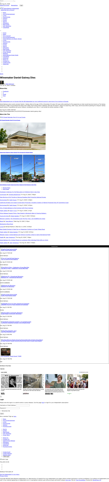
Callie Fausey (13, 200)
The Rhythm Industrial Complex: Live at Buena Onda (15, 323)
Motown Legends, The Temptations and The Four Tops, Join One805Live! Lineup (22, 218)
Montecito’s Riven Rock (6, 224)
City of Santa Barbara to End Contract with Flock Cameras (16, 208)
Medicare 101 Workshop (7, 286)
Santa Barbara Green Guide (10, 55)
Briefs (1, 74)
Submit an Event (4, 5)
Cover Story (6, 435)
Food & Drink (6, 17)
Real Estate (6, 24)
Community (3, 194)
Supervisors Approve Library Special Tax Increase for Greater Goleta (16, 152)
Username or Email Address (8, 405)
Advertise (5, 58)
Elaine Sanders (15, 216)
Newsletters (14, 5)
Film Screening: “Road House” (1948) (11, 356)
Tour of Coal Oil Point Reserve (9, 259)
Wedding (5, 53)
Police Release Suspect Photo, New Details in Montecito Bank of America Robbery (23, 213)
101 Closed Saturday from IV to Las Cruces (10, 120)
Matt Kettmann (10, 84)
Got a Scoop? (10, 10)
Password (2, 408)
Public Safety (4, 210)
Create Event (6, 62)
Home (4, 33)
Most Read (6, 189)
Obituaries (6, 23)
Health (2, 237)
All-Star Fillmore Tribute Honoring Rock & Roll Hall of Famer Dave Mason (21, 341)
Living (4, 15)
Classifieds (6, 27)
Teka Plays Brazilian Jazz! (8, 332)
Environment (3, 200)
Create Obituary (7, 453)
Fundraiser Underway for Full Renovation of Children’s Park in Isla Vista (20, 192)
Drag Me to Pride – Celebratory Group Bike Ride (14, 268)
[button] (11, 384)
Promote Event (7, 426)
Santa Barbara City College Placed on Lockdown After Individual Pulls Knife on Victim (24, 240)
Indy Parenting (7, 26)
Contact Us (6, 61)
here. (15, 416)
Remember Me (5, 411)
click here (68, 480)
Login (21, 5)
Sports (5, 21)
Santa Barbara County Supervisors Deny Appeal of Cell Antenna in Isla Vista (18, 184)
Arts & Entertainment (9, 14)
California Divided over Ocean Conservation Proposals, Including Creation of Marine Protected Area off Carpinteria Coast (34, 202)
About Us (5, 59)
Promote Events (7, 446)
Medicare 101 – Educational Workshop (11, 277)
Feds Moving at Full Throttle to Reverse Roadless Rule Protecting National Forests (23, 197)
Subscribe (4, 10)
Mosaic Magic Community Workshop (11, 313)
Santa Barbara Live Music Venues (12, 39)
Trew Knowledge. (81, 480)
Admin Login (6, 456)
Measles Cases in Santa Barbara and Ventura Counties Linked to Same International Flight (25, 234)
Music (2, 221)
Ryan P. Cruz (13, 210)
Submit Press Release (9, 440)
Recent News (6, 187)
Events (5, 20)
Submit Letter (7, 455)
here (43, 402)
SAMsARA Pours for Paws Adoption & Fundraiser (14, 304)
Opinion (5, 18)
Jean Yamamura (10, 237)
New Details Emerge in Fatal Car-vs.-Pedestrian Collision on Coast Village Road (22, 229)
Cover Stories (7, 52)
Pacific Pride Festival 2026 (8, 250)
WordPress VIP (97, 480)
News (4, 12)
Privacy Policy (4, 476)
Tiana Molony (9, 221)
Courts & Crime (4, 216)
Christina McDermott (14, 194)
